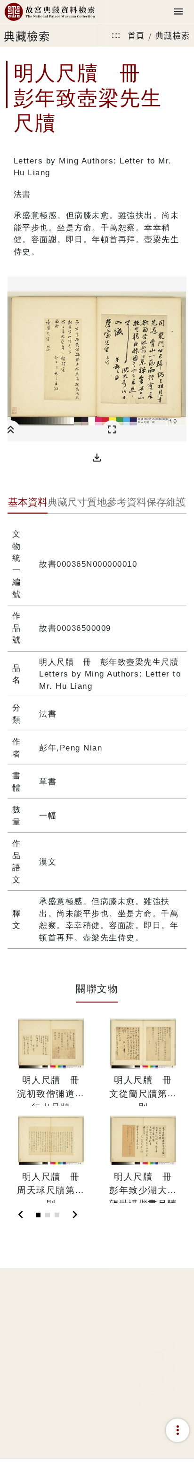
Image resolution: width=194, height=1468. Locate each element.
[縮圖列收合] (10, 430)
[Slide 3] (57, 1215)
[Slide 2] (47, 1215)
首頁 (136, 35)
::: (116, 35)
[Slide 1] (38, 1215)
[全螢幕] (111, 430)
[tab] (27, 503)
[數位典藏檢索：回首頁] (49, 12)
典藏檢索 (172, 35)
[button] (97, 458)
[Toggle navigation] (178, 12)
